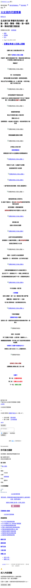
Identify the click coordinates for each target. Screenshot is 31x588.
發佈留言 (3, 435)
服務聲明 (17, 566)
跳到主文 (3, 16)
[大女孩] (1, 490)
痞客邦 (11, 413)
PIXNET (7, 564)
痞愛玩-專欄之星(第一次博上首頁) (15, 504)
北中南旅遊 (13, 419)
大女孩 (2, 404)
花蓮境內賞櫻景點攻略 (8, 535)
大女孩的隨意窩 (15, 494)
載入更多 (3, 425)
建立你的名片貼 (4, 492)
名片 (5, 37)
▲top (2, 422)
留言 (14, 413)
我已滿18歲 (4, 584)
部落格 (6, 35)
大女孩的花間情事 (11, 12)
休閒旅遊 (13, 30)
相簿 (5, 33)
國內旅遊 (13, 417)
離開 (9, 584)
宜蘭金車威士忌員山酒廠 (14, 44)
